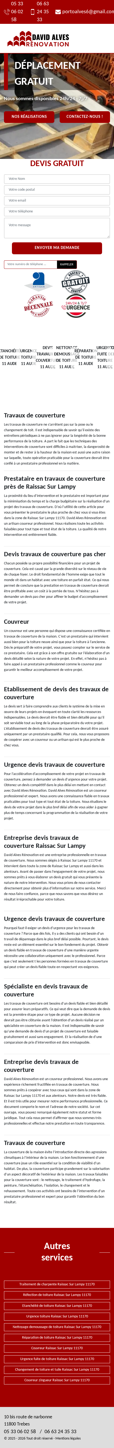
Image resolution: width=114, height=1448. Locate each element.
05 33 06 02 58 (17, 12)
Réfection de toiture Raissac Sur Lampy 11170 (57, 1295)
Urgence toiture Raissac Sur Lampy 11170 (57, 1316)
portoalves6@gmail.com (86, 12)
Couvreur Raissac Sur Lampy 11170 (57, 1348)
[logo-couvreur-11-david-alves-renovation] (38, 38)
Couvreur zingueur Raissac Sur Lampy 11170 (57, 1380)
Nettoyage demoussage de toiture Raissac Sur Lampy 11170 (57, 1327)
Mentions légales (68, 1439)
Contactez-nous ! (85, 117)
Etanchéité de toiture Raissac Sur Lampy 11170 (57, 1306)
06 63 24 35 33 (43, 12)
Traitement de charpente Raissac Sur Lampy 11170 (57, 1284)
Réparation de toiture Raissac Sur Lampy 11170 (57, 1338)
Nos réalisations (29, 117)
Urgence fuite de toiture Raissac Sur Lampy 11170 (57, 1359)
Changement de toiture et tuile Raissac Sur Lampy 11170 (57, 1370)
